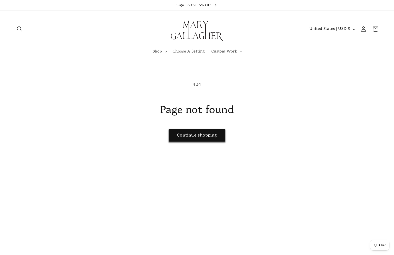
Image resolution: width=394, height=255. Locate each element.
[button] (20, 29)
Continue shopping (197, 135)
